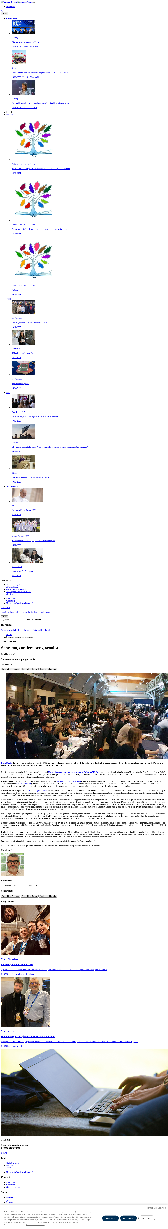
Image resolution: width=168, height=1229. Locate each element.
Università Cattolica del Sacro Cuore (21, 603)
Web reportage (12, 486)
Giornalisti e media (14, 1187)
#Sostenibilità (11, 594)
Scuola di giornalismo (38, 790)
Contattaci (10, 601)
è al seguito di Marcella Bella (69, 781)
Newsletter (10, 7)
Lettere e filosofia (23, 784)
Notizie (9, 634)
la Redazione (18, 630)
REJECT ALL (128, 1218)
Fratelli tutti (50, 630)
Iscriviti (4, 1153)
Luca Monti (6, 763)
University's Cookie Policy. (35, 1225)
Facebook (10, 1197)
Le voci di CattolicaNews (34, 630)
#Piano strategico (13, 584)
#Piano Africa (12, 587)
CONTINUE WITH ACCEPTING (156, 1208)
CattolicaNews (12, 18)
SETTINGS (146, 1218)
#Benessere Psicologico (16, 589)
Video (8, 299)
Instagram (10, 1202)
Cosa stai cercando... (34, 619)
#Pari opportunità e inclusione (18, 591)
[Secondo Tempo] (17, 2)
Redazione (10, 598)
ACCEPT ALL (110, 1218)
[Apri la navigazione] (34, 2)
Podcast (9, 114)
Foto (8, 392)
